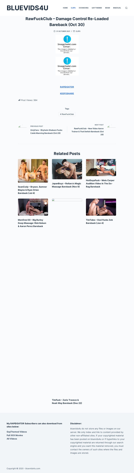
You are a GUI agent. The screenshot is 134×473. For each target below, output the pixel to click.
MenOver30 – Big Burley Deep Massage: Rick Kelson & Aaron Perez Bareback (32, 223)
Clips (73, 8)
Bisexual (117, 8)
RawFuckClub (67, 114)
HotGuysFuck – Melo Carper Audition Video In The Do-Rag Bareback (100, 183)
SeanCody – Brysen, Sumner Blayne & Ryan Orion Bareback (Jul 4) (32, 189)
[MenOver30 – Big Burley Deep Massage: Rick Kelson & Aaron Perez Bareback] (33, 207)
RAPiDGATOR (67, 87)
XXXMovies (83, 8)
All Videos (12, 438)
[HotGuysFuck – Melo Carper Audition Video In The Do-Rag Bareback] (101, 167)
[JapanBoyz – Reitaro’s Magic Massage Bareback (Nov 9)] (67, 169)
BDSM (107, 8)
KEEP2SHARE (67, 93)
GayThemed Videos (17, 431)
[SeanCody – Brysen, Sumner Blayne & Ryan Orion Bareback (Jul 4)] (33, 171)
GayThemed (97, 8)
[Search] (126, 8)
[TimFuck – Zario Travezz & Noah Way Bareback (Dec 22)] (67, 297)
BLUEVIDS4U (27, 8)
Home (65, 8)
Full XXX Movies (15, 435)
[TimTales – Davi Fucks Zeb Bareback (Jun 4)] (101, 207)
